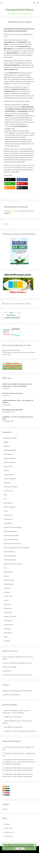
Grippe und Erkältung (10, 487)
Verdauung (7, 629)
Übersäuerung (8, 620)
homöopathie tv (7, 671)
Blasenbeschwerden (10, 462)
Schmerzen (7, 588)
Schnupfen (7, 592)
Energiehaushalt (8, 474)
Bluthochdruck (8, 466)
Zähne (5, 637)
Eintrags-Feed (8, 828)
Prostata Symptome (10, 560)
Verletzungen (8, 633)
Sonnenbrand (8, 612)
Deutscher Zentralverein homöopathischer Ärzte (17, 663)
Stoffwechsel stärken (10, 616)
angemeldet (13, 211)
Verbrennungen (8, 625)
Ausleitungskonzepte (10, 450)
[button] (10, 179)
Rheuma (6, 576)
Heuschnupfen (8, 503)
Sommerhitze (8, 608)
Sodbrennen (7, 604)
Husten (6, 511)
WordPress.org (8, 836)
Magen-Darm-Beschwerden (12, 543)
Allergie (6, 442)
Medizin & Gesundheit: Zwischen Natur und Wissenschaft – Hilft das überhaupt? (16, 385)
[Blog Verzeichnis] (6, 789)
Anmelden (7, 824)
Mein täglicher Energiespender (12, 410)
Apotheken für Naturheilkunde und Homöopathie (17, 691)
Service (6, 600)
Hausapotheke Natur (19, 10)
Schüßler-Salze (8, 596)
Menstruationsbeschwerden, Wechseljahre (16, 547)
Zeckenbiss (7, 641)
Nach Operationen (9, 552)
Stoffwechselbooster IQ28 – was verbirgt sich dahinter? (17, 401)
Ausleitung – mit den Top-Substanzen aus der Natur (17, 418)
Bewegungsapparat (10, 458)
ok (20, 848)
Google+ (5, 809)
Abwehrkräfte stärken (10, 438)
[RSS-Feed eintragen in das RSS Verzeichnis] (6, 791)
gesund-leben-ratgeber (9, 667)
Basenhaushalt (8, 454)
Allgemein (7, 446)
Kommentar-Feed (9, 832)
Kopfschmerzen (8, 519)
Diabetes (6, 470)
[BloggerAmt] (6, 795)
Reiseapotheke (8, 572)
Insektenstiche (8, 515)
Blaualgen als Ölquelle (10, 753)
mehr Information (29, 846)
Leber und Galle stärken (11, 539)
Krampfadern (8, 523)
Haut (5, 495)
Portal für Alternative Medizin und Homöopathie (17, 675)
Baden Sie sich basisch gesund (12, 393)
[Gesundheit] (6, 786)
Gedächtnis (7, 482)
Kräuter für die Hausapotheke (13, 527)
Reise (5, 568)
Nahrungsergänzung (10, 556)
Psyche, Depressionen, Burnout (13, 564)
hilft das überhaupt (9, 507)
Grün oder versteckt (10, 747)
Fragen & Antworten (10, 478)
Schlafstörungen (9, 584)
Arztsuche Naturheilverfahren (11, 695)
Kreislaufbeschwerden (10, 531)
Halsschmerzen (8, 491)
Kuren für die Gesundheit (11, 535)
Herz (5, 499)
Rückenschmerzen (9, 580)
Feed (9, 378)
